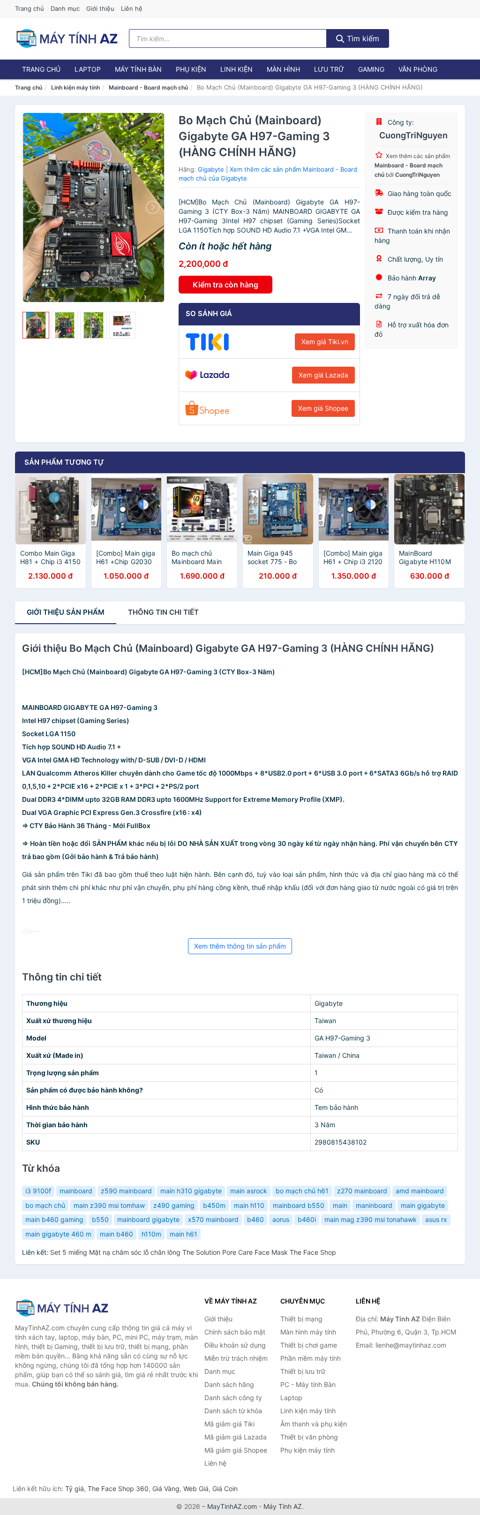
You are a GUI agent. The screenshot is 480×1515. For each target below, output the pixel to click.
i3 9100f (38, 1191)
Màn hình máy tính (308, 1332)
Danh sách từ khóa (233, 1411)
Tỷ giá (74, 1488)
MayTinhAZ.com (232, 1506)
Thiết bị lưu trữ (302, 1371)
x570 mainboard (213, 1219)
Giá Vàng (166, 1488)
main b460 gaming (54, 1219)
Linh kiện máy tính (75, 87)
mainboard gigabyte (148, 1219)
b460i (307, 1219)
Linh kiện (236, 69)
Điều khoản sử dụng (235, 1345)
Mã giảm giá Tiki (229, 1424)
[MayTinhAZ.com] (66, 38)
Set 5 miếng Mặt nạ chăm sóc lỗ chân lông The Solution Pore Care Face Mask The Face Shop (193, 1252)
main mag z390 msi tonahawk (370, 1219)
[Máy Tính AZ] (62, 1308)
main (340, 1205)
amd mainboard (420, 1191)
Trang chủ (29, 8)
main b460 (116, 1234)
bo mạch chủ (45, 1205)
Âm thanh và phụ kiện (313, 1424)
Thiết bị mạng (301, 1319)
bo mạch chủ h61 (302, 1191)
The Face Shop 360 (118, 1488)
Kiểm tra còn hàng (225, 284)
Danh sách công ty (233, 1398)
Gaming (371, 69)
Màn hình (283, 69)
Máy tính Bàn (138, 69)
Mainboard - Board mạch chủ (148, 87)
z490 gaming (174, 1205)
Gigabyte (211, 169)
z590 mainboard (126, 1191)
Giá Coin (225, 1488)
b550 (100, 1219)
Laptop (88, 69)
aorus (280, 1219)
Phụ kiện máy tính (307, 1450)
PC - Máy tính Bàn (308, 1384)
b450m (214, 1205)
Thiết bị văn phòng (309, 1437)
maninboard (374, 1205)
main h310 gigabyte (191, 1191)
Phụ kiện (191, 69)
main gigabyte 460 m (58, 1234)
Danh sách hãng (229, 1384)
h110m (151, 1234)
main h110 (249, 1205)
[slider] (35, 325)
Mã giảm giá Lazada (235, 1437)
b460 (255, 1219)
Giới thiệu (100, 8)
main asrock (248, 1191)
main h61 (183, 1234)
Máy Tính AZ (282, 1506)
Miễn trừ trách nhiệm (236, 1358)
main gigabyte (423, 1205)
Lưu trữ (329, 69)
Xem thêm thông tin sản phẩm (240, 946)
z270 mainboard (362, 1191)
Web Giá (196, 1488)
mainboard (76, 1191)
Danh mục (65, 8)
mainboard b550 (298, 1205)
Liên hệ (131, 8)
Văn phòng (417, 69)
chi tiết (163, 612)
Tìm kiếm (362, 38)
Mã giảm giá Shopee (235, 1450)
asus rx (436, 1219)
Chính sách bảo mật (234, 1332)
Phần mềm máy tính (310, 1358)
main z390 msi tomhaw (109, 1205)
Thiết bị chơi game (308, 1345)
